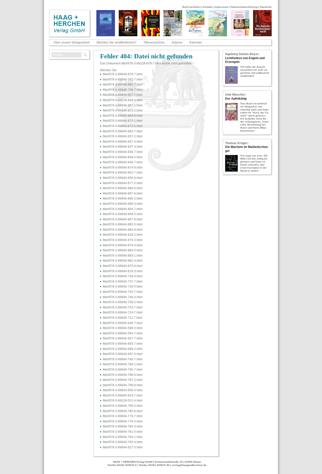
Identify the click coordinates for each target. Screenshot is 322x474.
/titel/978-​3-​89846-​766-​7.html (122, 359)
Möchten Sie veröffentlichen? (116, 42)
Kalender (195, 42)
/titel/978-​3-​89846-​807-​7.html (122, 95)
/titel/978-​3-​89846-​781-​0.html (122, 431)
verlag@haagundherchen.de (189, 465)
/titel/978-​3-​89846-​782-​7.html (122, 79)
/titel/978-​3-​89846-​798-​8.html (122, 385)
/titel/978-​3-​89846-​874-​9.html (122, 167)
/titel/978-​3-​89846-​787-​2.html (122, 380)
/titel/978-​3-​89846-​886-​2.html (122, 198)
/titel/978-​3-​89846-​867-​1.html (122, 105)
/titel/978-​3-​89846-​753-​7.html (122, 307)
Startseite (266, 7)
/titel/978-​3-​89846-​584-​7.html (122, 333)
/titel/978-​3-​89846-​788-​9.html (122, 375)
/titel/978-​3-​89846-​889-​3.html (122, 204)
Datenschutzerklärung (244, 7)
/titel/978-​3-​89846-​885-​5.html (122, 224)
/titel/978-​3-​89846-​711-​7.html (122, 318)
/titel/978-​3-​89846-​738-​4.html (122, 276)
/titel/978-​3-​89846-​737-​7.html (122, 281)
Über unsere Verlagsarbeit (72, 42)
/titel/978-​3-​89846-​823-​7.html (122, 395)
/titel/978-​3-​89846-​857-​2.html (122, 136)
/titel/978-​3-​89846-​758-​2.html (122, 302)
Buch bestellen (191, 7)
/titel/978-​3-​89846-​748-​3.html (122, 297)
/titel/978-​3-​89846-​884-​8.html (122, 229)
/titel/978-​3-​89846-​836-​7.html (122, 152)
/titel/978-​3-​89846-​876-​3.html (122, 240)
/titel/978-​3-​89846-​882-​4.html (122, 260)
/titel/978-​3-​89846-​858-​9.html (122, 178)
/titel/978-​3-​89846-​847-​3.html (122, 141)
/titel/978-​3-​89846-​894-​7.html (122, 209)
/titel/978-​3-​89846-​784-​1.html (122, 437)
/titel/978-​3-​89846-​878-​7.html (122, 74)
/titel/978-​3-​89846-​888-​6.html (122, 188)
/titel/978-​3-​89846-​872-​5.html (122, 126)
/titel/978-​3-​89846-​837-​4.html (122, 146)
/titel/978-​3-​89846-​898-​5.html (122, 214)
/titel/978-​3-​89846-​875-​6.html (122, 266)
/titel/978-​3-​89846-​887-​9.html (122, 193)
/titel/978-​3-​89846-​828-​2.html (122, 234)
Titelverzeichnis (154, 42)
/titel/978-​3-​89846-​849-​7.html (122, 162)
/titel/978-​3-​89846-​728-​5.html (122, 286)
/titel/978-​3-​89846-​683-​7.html (122, 343)
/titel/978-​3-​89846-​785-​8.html (122, 411)
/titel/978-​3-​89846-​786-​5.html (122, 406)
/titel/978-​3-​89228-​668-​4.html (122, 100)
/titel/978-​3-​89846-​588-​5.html (122, 328)
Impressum (221, 7)
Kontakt (207, 7)
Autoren (177, 42)
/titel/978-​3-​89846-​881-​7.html (122, 84)
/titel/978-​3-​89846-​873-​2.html (122, 110)
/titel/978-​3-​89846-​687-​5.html (122, 354)
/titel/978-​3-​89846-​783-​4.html (122, 442)
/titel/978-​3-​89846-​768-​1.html (122, 364)
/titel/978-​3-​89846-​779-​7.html (122, 416)
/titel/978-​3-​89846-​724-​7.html (122, 312)
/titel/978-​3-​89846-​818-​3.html (122, 271)
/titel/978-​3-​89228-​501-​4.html (122, 400)
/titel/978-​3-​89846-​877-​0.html (122, 183)
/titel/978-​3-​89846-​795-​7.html (122, 369)
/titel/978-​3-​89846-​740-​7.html (122, 292)
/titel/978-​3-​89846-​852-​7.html (122, 172)
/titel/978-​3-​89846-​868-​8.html (122, 115)
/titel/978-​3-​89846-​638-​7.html (122, 323)
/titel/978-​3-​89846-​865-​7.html (122, 131)
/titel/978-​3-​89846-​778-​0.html (122, 421)
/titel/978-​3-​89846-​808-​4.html (122, 390)
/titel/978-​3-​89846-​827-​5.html (122, 447)
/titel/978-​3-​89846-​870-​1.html (122, 121)
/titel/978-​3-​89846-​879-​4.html (122, 245)
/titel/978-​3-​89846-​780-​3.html (122, 426)
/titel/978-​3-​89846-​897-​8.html (122, 219)
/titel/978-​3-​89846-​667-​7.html (122, 338)
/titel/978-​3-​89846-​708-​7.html (122, 90)
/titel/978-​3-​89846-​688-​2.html (122, 349)
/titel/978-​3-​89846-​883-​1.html (122, 255)
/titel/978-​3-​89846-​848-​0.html (122, 157)
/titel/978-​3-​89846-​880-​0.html (122, 250)
